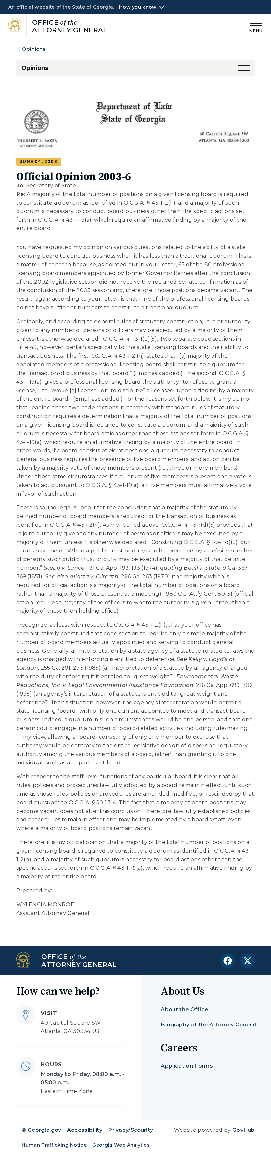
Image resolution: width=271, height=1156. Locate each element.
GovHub (243, 1130)
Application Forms (187, 1066)
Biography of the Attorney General (208, 1025)
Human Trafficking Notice (54, 1145)
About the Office (184, 1009)
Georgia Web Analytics (121, 1145)
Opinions (33, 49)
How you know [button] (137, 7)
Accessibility (84, 1130)
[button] (244, 68)
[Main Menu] (253, 25)
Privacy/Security (130, 1130)
